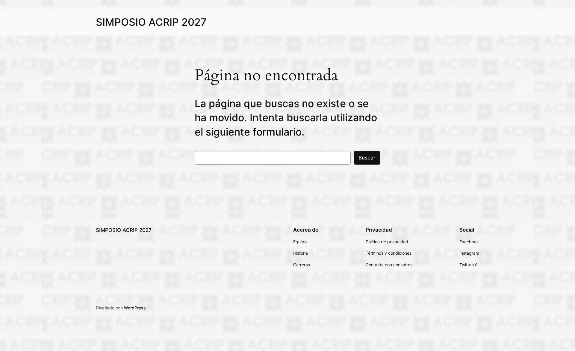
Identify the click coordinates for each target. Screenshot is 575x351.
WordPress (135, 307)
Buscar (367, 158)
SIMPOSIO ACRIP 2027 (151, 22)
